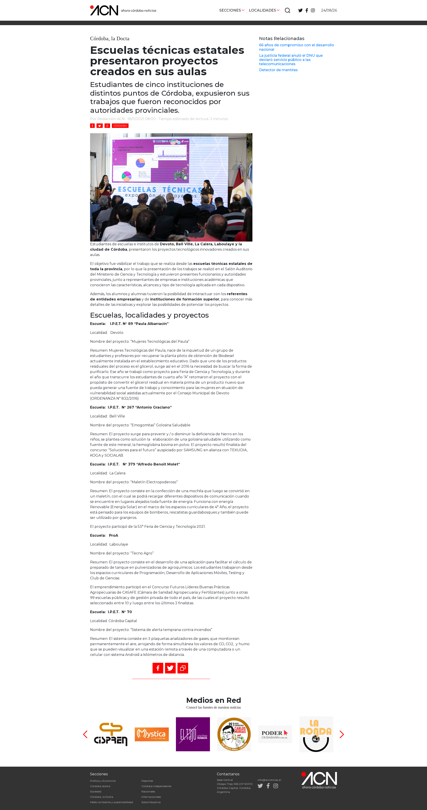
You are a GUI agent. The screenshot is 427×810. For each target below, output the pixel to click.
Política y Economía (103, 780)
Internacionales (151, 796)
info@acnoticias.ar (269, 780)
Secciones (230, 10)
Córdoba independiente (156, 786)
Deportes (147, 780)
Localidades (262, 10)
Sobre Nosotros (151, 802)
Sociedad (95, 791)
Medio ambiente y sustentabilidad (111, 802)
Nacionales (148, 791)
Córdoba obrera (100, 786)
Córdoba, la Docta (101, 796)
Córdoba (120, 125)
